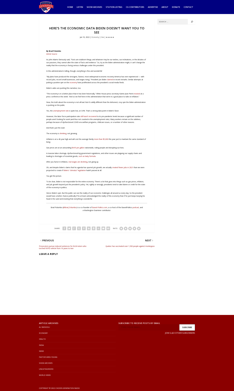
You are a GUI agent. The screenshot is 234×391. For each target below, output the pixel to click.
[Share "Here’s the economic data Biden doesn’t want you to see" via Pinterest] (83, 228)
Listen (80, 7)
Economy (95, 37)
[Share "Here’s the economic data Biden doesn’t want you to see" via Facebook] (64, 228)
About (164, 7)
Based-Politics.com (99, 207)
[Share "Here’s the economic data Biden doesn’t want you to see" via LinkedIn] (88, 228)
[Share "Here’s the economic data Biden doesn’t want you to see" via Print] (108, 228)
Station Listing (114, 7)
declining (84, 162)
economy (73, 82)
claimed (110, 79)
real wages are (74, 162)
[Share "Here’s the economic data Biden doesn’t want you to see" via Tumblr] (79, 228)
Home (70, 7)
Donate (176, 7)
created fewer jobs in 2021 (122, 167)
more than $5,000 (101, 139)
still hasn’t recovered (88, 116)
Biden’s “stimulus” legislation (74, 170)
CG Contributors (135, 7)
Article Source (51, 54)
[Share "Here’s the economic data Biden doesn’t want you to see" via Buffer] (93, 228)
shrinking (62, 133)
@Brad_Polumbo (69, 207)
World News (45, 375)
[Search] (192, 21)
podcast (136, 207)
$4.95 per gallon (78, 148)
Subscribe (187, 327)
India (41, 345)
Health (42, 339)
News (41, 351)
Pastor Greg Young (48, 357)
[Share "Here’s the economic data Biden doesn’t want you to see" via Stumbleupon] (98, 228)
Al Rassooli (44, 327)
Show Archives (94, 7)
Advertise (153, 7)
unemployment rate (61, 111)
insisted (137, 94)
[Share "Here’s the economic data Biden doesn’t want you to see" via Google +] (74, 228)
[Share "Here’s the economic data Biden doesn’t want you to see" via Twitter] (69, 228)
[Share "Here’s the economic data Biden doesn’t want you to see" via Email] (103, 228)
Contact (188, 7)
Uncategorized (46, 369)
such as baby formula (87, 156)
